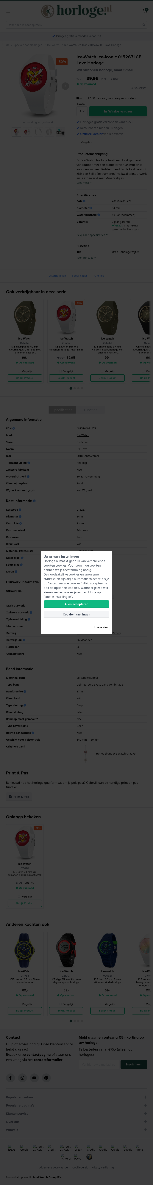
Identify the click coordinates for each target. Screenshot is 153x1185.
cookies (61, 565)
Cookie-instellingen (76, 614)
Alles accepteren (76, 604)
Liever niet (101, 627)
